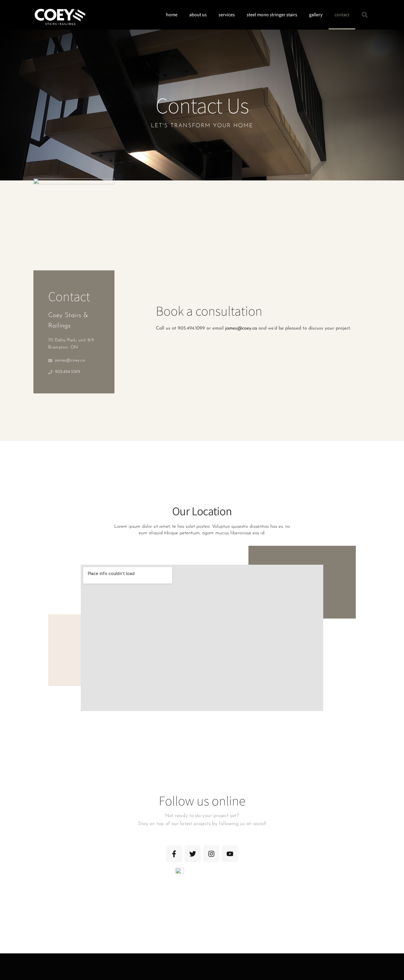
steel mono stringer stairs (272, 15)
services (227, 15)
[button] (365, 15)
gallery (316, 15)
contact (341, 15)
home (171, 15)
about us (198, 15)
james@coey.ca (241, 328)
